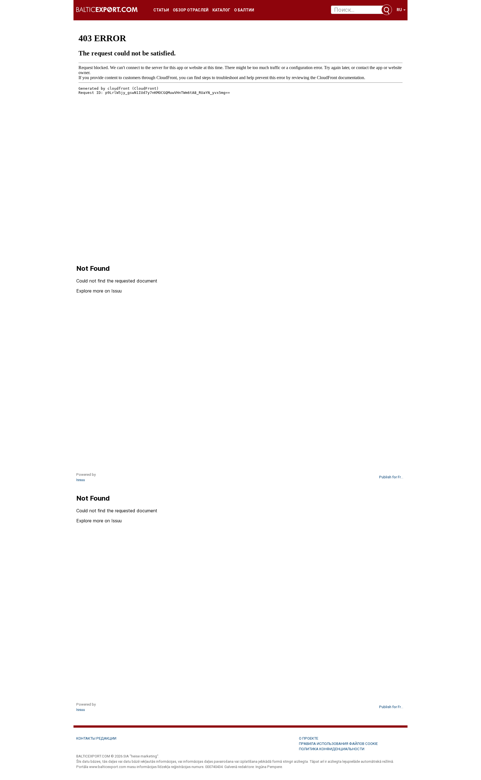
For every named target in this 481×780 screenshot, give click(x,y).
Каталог (221, 10)
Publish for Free (391, 477)
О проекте (308, 738)
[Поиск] (386, 9)
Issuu (80, 480)
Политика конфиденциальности (331, 749)
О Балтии (244, 10)
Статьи (161, 10)
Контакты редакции (96, 738)
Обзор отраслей (190, 10)
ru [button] (400, 10)
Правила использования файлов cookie (338, 744)
